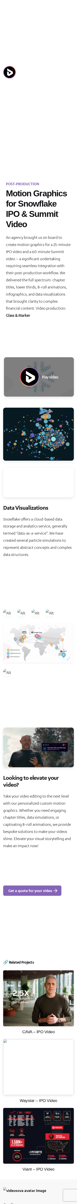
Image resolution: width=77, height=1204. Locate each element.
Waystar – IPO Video (38, 1100)
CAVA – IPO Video (38, 1031)
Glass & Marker (18, 315)
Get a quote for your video (30, 890)
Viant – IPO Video (38, 1169)
